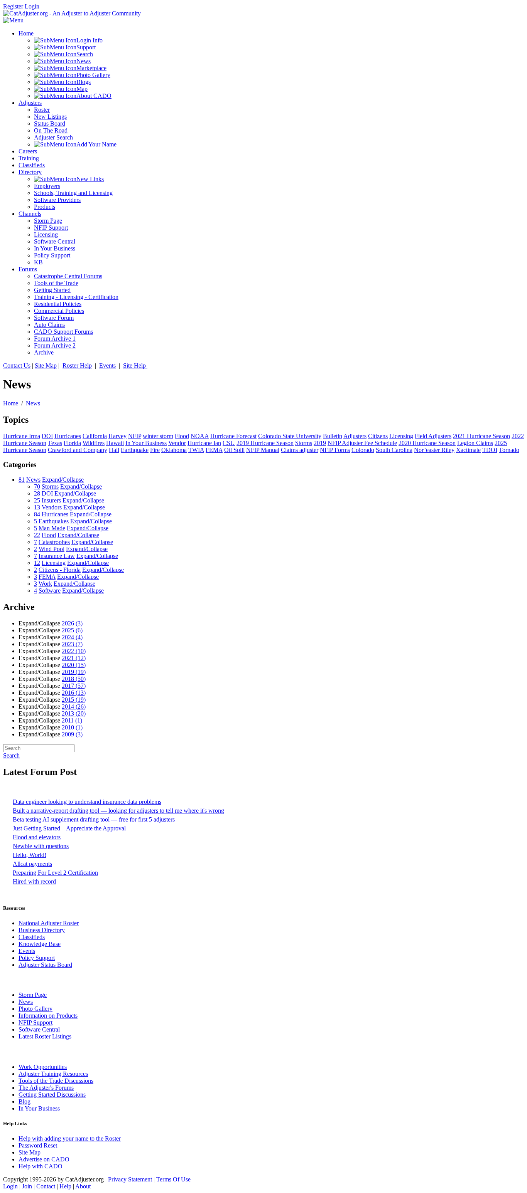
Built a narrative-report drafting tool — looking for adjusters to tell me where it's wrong (118, 810)
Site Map (46, 365)
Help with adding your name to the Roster (70, 1138)
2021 (74, 658)
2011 (72, 720)
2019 (74, 672)
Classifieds (32, 937)
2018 (74, 678)
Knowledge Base (40, 944)
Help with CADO (40, 1166)
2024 (72, 637)
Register (13, 6)
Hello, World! (29, 855)
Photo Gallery (35, 1008)
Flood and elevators (37, 837)
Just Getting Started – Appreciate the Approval (69, 828)
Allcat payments (32, 863)
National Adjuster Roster (49, 923)
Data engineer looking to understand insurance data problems (87, 801)
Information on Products (48, 1015)
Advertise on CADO (44, 1159)
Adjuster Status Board (45, 964)
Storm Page (33, 994)
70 (37, 486)
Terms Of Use (173, 1179)
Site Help (135, 365)
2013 (74, 713)
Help (66, 1186)
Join (27, 1186)
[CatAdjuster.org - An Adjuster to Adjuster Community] (72, 13)
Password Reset (38, 1145)
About (83, 1186)
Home (10, 403)
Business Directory (42, 930)
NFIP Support (35, 1022)
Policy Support (37, 957)
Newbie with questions (41, 846)
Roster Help (77, 365)
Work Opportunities (43, 1067)
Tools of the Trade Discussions (56, 1080)
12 (37, 563)
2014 (74, 706)
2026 (72, 623)
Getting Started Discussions (52, 1094)
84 (37, 514)
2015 (74, 699)
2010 (72, 727)
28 (37, 493)
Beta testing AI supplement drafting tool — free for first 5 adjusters (94, 819)
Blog (24, 1101)
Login (32, 6)
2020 (74, 665)
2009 (72, 734)
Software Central (39, 1029)
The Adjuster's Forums (46, 1087)
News (33, 403)
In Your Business (39, 1108)
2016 (74, 692)
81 (22, 479)
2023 (72, 644)
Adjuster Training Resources (53, 1073)
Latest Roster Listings (45, 1036)
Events (107, 365)
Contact (45, 1186)
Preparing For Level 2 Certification (55, 872)
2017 (74, 685)
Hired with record (34, 881)
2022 (74, 651)
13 (37, 507)
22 (37, 535)
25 (37, 500)
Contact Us (16, 365)
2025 (72, 630)
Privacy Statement (130, 1179)
